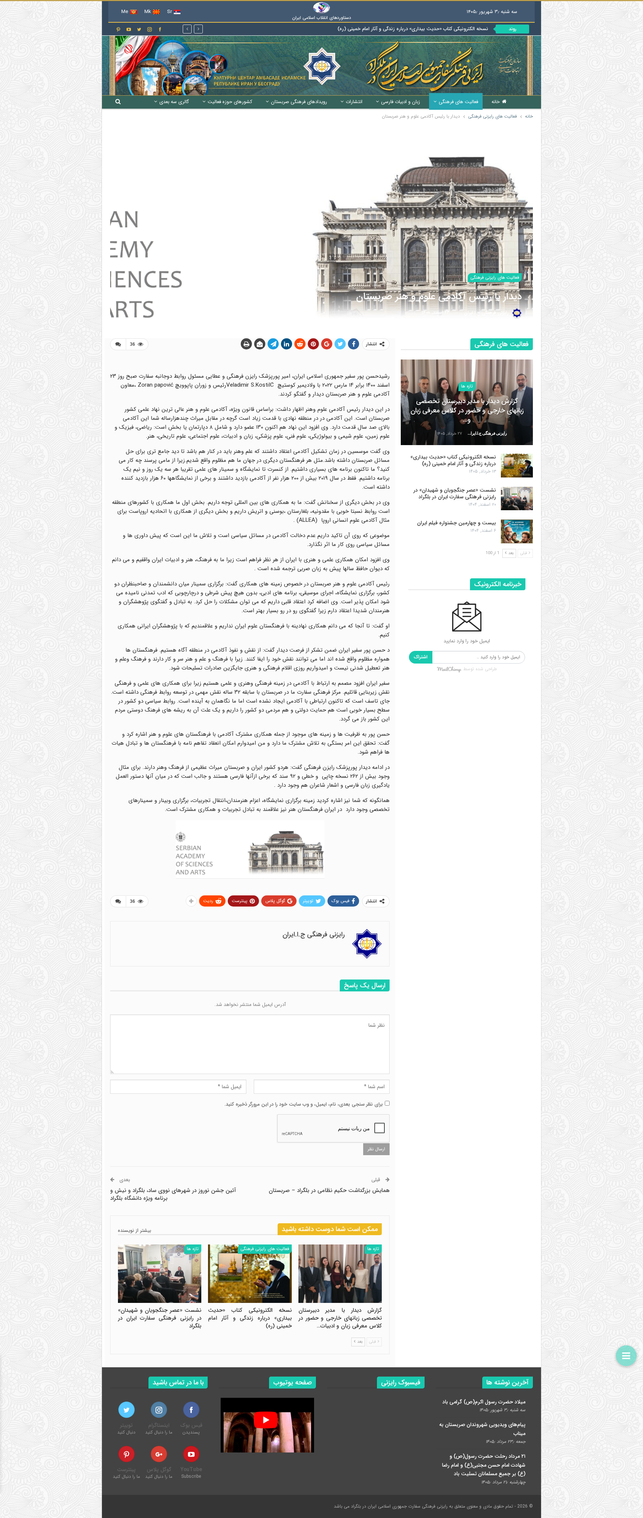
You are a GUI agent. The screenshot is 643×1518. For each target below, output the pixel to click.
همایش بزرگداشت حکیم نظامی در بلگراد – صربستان (329, 1190)
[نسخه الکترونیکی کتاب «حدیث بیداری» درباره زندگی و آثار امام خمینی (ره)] (249, 1273)
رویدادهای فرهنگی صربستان (299, 102)
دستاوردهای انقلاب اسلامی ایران (321, 18)
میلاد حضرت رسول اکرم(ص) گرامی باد (483, 1402)
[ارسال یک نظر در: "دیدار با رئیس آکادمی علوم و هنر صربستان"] (118, 344)
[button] (626, 1355)
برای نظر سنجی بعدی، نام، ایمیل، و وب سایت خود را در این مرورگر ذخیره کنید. (303, 1104)
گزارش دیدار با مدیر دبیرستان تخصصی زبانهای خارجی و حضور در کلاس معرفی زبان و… (467, 410)
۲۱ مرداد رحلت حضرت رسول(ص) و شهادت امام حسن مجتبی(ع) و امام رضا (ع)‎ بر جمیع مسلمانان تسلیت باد (483, 1465)
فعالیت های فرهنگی (458, 102)
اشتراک (421, 657)
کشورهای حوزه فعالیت (230, 102)
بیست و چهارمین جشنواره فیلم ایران (456, 523)
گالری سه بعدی (174, 102)
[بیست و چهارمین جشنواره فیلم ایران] (517, 531)
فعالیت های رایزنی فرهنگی (494, 277)
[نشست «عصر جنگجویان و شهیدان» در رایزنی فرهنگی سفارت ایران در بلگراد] (159, 1273)
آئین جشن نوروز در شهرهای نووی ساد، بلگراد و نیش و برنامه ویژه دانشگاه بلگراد (173, 1194)
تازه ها (373, 1248)
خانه (496, 102)
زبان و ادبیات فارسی (400, 102)
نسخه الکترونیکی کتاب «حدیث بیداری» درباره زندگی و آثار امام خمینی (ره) (413, 29)
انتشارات (354, 102)
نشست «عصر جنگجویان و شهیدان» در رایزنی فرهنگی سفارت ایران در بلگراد (454, 493)
